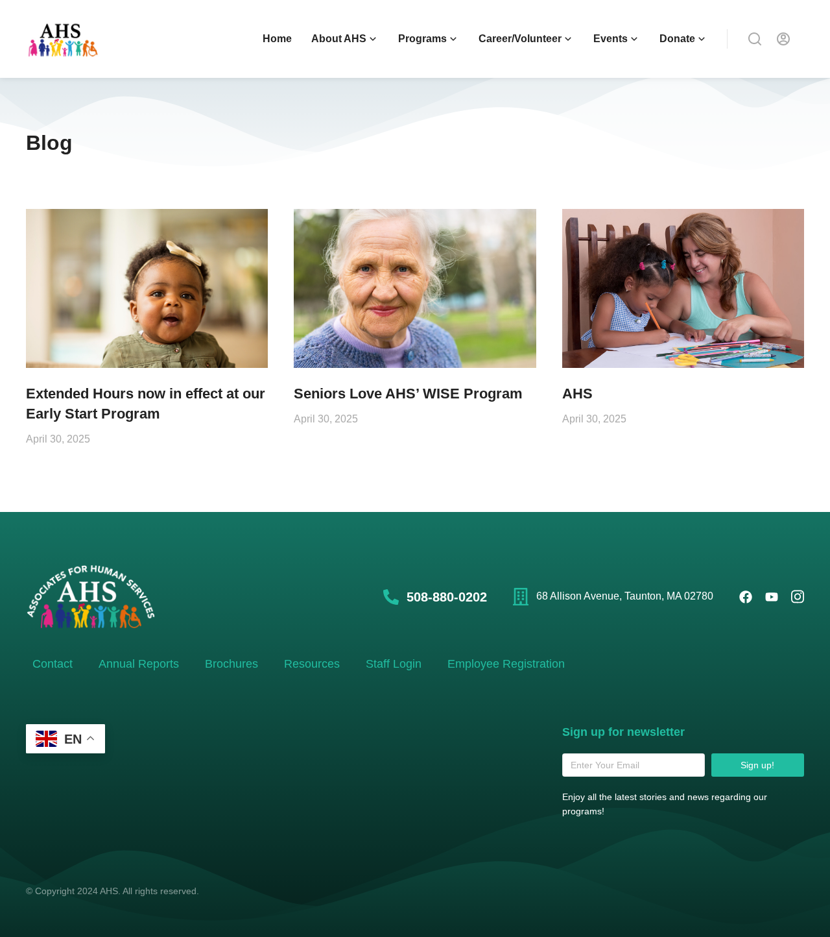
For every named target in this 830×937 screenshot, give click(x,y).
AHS (577, 393)
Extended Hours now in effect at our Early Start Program (145, 403)
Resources (312, 663)
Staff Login (393, 663)
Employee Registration (506, 663)
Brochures (231, 663)
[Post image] (147, 289)
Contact (52, 663)
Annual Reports (139, 663)
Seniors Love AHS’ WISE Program (408, 393)
